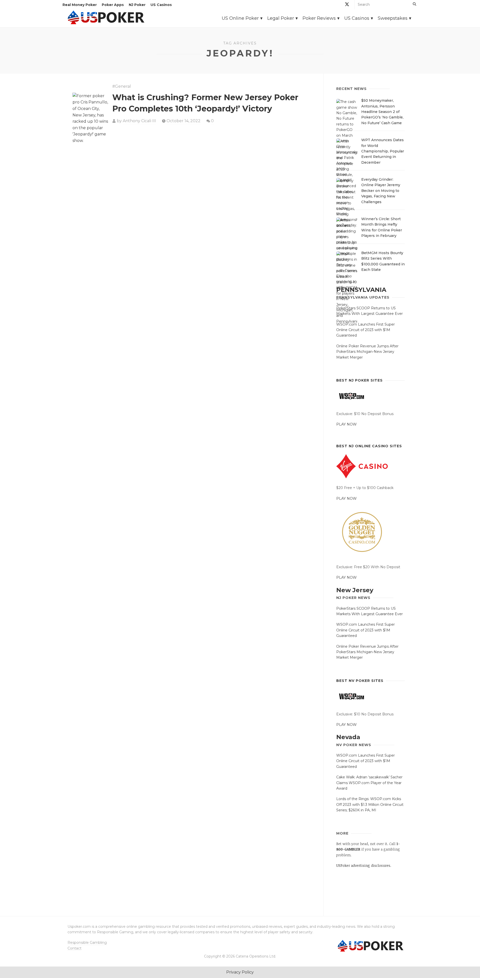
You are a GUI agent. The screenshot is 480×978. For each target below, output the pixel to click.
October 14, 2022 (183, 120)
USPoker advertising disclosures (363, 865)
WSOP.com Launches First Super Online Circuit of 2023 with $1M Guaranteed (365, 330)
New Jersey (354, 590)
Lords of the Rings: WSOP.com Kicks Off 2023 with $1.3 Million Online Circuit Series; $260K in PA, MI (370, 804)
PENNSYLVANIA (361, 289)
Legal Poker (280, 18)
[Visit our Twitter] (347, 5)
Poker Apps (113, 4)
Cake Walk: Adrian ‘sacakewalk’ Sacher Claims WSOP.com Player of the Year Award (369, 783)
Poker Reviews (319, 18)
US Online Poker (240, 18)
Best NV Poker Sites (360, 680)
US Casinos (161, 4)
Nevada (348, 737)
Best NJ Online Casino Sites (369, 446)
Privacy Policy (240, 972)
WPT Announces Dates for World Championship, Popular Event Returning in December (382, 151)
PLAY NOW (346, 424)
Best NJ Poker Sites (359, 380)
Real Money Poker (79, 4)
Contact (75, 948)
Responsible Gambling (87, 942)
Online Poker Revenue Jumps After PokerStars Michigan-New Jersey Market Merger (367, 352)
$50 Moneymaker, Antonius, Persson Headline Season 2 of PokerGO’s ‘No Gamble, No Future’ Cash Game (382, 111)
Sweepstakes (393, 18)
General (123, 86)
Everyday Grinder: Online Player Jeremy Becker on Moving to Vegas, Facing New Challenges (380, 190)
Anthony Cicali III (139, 120)
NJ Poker (137, 4)
